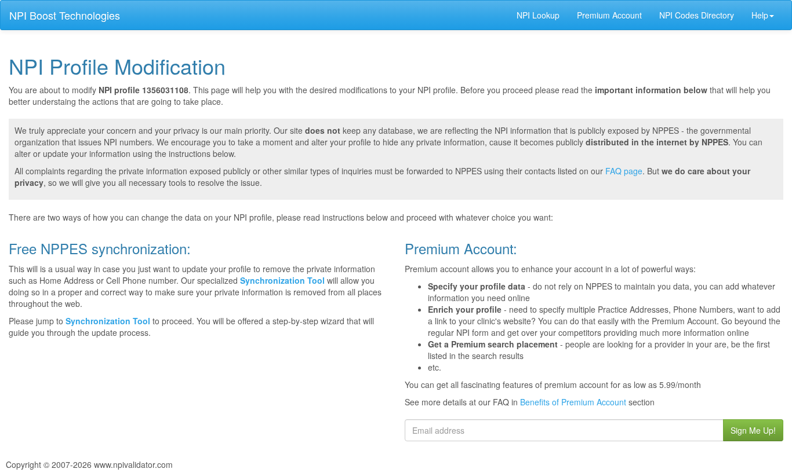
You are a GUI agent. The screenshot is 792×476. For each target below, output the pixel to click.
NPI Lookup (538, 15)
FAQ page (623, 171)
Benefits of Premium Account (573, 402)
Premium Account (609, 15)
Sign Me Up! (753, 430)
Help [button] (759, 15)
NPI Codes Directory (696, 15)
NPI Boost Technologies (64, 15)
